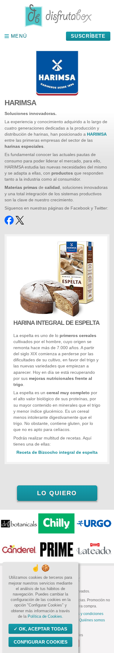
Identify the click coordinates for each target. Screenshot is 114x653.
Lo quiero (57, 493)
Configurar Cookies (40, 641)
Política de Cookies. (45, 616)
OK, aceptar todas (43, 628)
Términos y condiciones (83, 614)
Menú (19, 36)
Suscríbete (88, 36)
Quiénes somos (92, 620)
